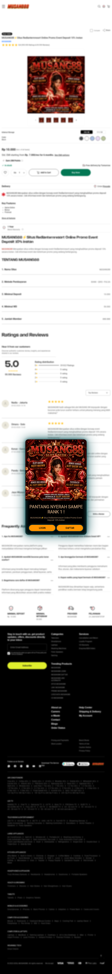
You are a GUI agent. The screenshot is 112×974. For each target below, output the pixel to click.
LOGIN (42, 528)
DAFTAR (70, 528)
